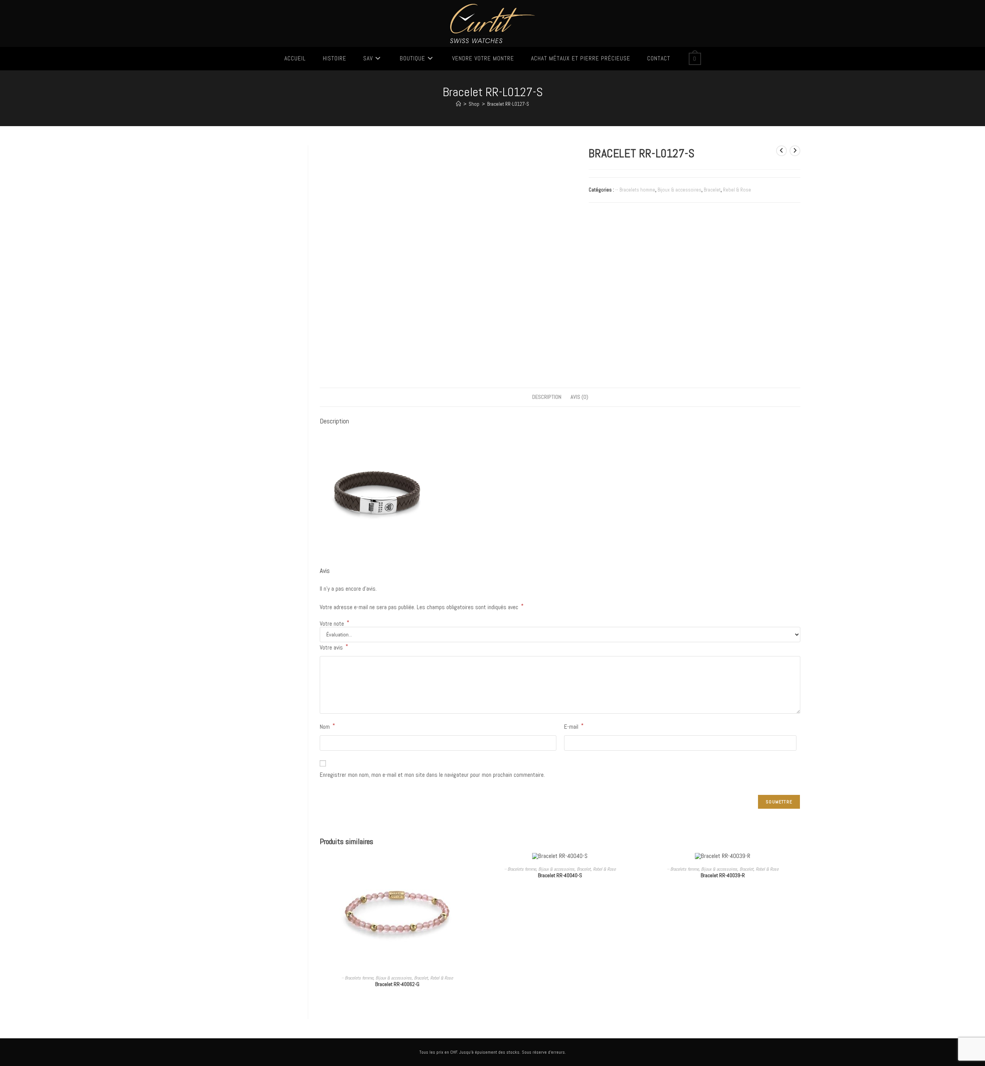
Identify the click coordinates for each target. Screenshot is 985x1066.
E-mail (574, 726)
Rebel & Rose (737, 190)
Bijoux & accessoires (679, 190)
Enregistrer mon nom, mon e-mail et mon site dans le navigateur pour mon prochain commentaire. (432, 775)
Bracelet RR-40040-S (560, 875)
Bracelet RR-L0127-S (508, 104)
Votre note (334, 624)
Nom (327, 726)
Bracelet (712, 190)
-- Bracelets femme (357, 978)
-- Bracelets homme (635, 190)
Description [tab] (546, 396)
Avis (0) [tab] (579, 396)
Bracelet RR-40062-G (397, 984)
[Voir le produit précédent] (781, 150)
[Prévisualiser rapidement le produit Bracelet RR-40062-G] (472, 866)
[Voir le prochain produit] (795, 150)
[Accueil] (458, 104)
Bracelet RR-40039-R (723, 875)
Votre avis (334, 647)
